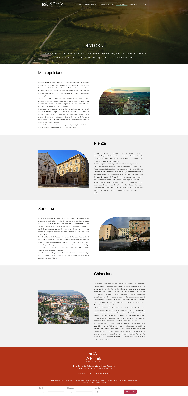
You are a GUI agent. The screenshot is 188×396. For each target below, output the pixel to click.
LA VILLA (78, 4)
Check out (70, 388)
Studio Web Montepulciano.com (81, 380)
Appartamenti (91, 4)
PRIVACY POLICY (88, 383)
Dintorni (122, 4)
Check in (42, 388)
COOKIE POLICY (100, 383)
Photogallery (107, 4)
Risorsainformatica (130, 380)
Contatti (133, 4)
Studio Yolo (109, 380)
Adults (97, 388)
